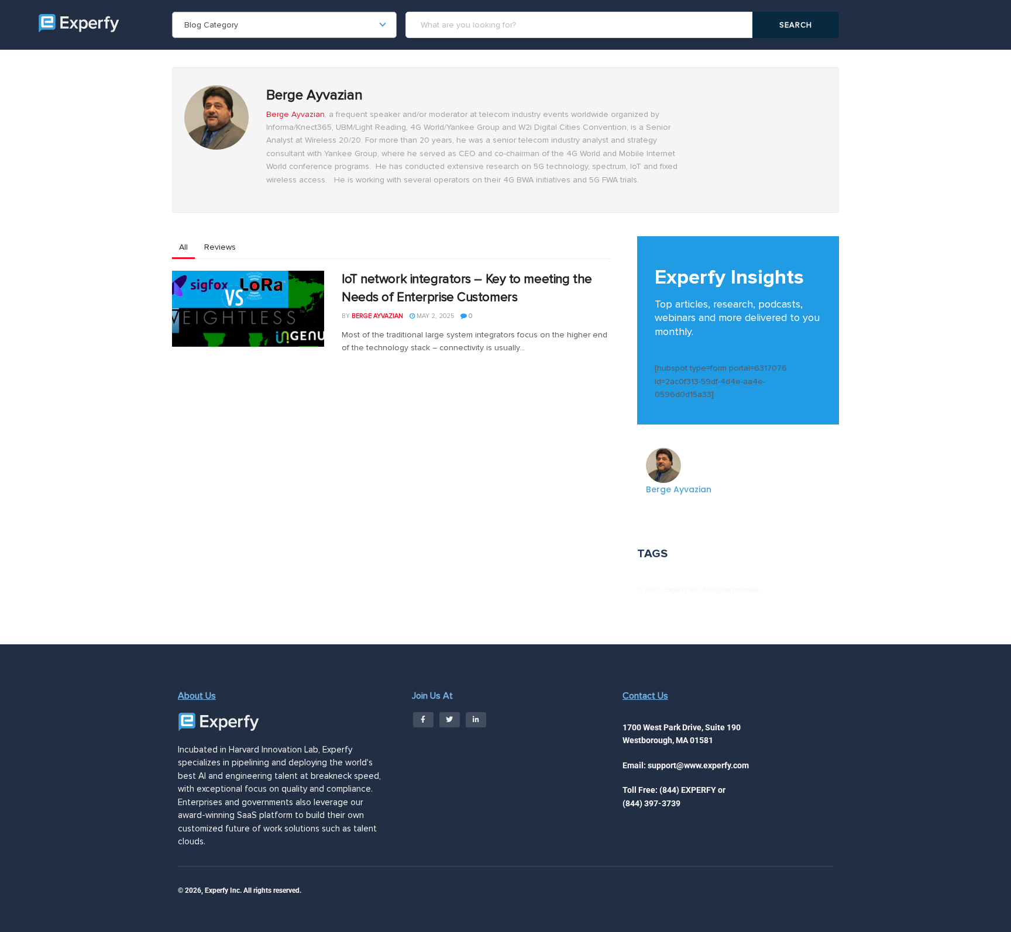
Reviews (220, 247)
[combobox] (284, 25)
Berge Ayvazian (295, 114)
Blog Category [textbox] (211, 25)
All (183, 247)
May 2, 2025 (434, 316)
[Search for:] (580, 25)
